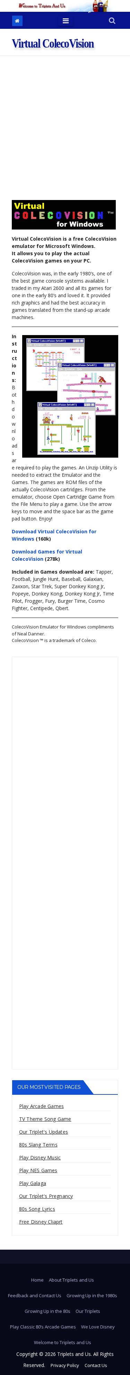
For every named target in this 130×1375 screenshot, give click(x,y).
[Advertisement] (65, 124)
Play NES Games (38, 1170)
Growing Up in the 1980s (92, 1295)
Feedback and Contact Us (34, 1295)
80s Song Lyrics (37, 1209)
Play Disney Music (40, 1157)
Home (37, 1280)
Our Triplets (88, 1311)
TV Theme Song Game (45, 1119)
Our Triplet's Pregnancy (46, 1196)
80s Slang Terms (38, 1144)
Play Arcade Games (41, 1106)
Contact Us (96, 1365)
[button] (112, 21)
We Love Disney (98, 1327)
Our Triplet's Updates (43, 1131)
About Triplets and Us (71, 1280)
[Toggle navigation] (65, 21)
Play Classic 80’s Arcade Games (43, 1327)
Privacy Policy (65, 1365)
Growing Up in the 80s (47, 1311)
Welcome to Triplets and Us (62, 1342)
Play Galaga (32, 1183)
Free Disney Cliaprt (41, 1221)
